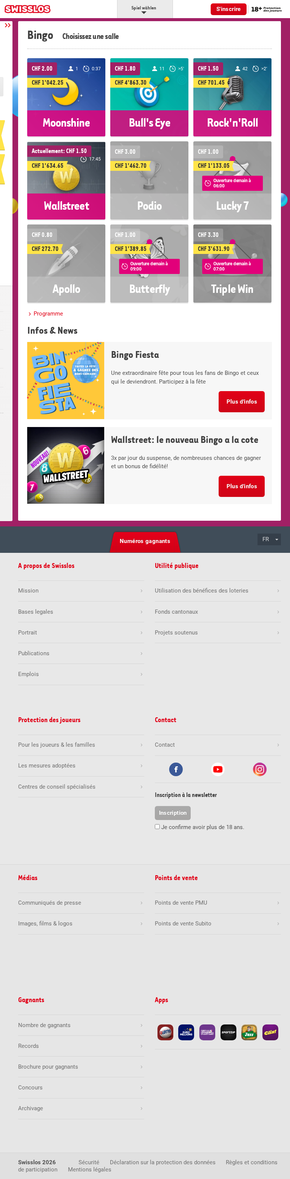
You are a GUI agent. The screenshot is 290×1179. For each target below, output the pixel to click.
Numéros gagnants (145, 541)
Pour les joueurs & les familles (56, 744)
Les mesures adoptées (47, 765)
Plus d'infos (242, 401)
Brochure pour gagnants (48, 1066)
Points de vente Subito (183, 923)
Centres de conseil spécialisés (57, 786)
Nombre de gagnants (44, 1025)
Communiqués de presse (49, 902)
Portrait (27, 632)
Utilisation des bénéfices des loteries (201, 590)
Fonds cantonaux (176, 611)
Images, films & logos (45, 923)
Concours (30, 1087)
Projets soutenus (176, 632)
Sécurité (89, 1162)
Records (28, 1046)
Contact (165, 744)
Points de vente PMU (181, 902)
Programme (48, 313)
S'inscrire (228, 9)
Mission (28, 590)
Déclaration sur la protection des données (163, 1162)
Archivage (30, 1108)
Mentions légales (89, 1169)
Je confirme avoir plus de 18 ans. (202, 827)
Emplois (28, 674)
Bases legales (35, 611)
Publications (33, 653)
